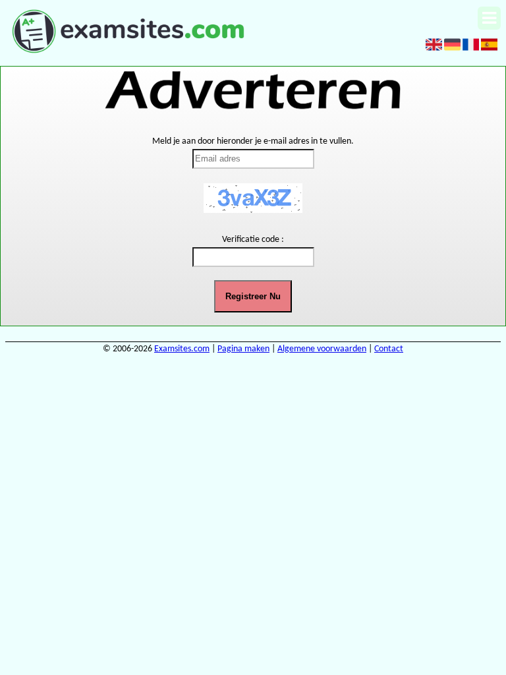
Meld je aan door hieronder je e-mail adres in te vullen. (253, 141)
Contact (388, 349)
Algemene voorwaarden (321, 349)
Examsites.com (182, 349)
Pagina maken (243, 349)
